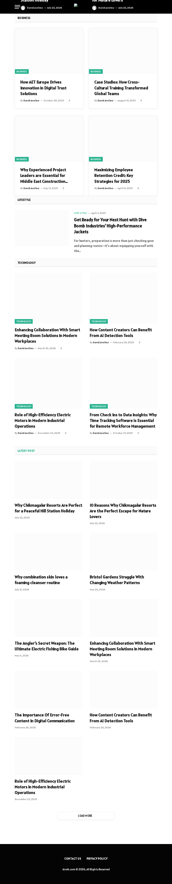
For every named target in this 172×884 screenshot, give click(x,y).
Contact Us (72, 858)
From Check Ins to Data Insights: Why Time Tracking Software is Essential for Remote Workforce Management (123, 420)
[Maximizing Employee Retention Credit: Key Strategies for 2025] (123, 139)
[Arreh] (86, 6)
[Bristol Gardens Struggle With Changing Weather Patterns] (123, 552)
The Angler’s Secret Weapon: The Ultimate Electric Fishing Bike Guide (47, 646)
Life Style (80, 213)
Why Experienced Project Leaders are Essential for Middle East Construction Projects (43, 175)
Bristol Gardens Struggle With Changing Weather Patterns (117, 579)
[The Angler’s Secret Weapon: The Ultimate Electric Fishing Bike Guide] (48, 618)
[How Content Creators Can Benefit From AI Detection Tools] (123, 298)
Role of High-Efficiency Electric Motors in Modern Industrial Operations (43, 420)
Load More (85, 816)
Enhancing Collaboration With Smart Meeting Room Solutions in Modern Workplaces (47, 335)
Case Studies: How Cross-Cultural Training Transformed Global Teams (121, 87)
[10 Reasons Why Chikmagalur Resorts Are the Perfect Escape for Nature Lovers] (123, 480)
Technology (23, 321)
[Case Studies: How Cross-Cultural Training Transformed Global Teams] (123, 51)
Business (22, 71)
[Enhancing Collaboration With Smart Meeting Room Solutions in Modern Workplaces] (48, 298)
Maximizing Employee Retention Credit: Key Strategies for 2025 (113, 175)
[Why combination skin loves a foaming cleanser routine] (48, 552)
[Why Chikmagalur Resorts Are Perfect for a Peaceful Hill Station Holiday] (48, 480)
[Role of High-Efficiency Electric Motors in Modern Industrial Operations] (48, 383)
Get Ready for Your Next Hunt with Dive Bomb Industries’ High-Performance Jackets (110, 226)
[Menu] (17, 7)
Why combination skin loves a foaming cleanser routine (41, 579)
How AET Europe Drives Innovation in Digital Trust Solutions (43, 87)
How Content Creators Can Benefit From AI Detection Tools (121, 332)
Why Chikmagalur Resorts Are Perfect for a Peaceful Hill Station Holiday (48, 508)
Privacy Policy (97, 858)
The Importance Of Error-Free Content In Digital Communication (45, 717)
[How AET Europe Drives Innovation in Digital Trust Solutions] (49, 51)
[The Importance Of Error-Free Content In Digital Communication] (48, 690)
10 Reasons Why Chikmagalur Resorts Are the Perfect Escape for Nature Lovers (123, 510)
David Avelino (35, 7)
